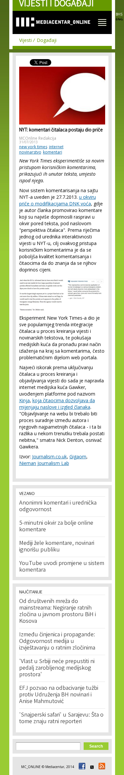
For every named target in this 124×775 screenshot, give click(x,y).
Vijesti (25, 40)
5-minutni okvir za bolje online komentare (56, 526)
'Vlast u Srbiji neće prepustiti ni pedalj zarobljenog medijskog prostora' (57, 668)
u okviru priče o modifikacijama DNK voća (57, 200)
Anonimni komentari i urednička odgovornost (58, 506)
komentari (52, 152)
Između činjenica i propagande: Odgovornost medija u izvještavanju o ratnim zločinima (57, 641)
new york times (33, 147)
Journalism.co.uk (49, 456)
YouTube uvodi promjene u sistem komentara (61, 567)
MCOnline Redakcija (37, 138)
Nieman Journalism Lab (44, 463)
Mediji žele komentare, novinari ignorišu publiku (56, 546)
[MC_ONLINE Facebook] (81, 766)
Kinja (24, 400)
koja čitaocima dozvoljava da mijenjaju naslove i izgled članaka (57, 403)
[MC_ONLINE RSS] (101, 766)
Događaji (47, 40)
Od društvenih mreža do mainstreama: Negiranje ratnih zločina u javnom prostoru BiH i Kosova (57, 611)
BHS (119, 14)
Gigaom (77, 456)
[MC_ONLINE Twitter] (91, 766)
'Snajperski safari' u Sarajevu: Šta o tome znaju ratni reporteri (61, 718)
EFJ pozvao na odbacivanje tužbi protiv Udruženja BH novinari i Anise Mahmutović (58, 695)
